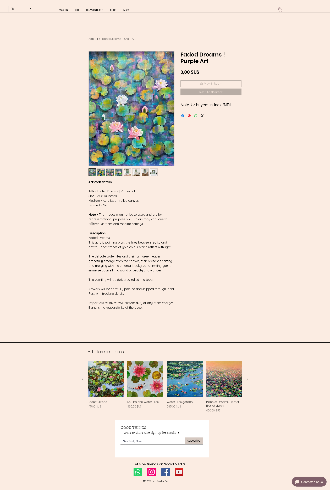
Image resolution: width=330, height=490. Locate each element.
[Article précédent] (83, 379)
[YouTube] (179, 472)
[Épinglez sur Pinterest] (189, 116)
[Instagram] (151, 472)
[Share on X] (202, 116)
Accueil (93, 39)
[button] (94, 10)
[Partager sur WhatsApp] (196, 116)
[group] (165, 387)
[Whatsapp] (138, 472)
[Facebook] (165, 472)
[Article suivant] (247, 379)
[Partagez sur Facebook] (183, 116)
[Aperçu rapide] (106, 379)
